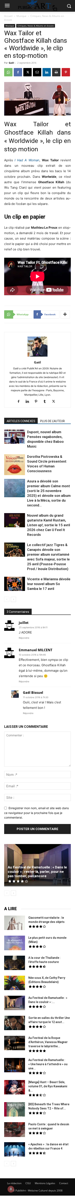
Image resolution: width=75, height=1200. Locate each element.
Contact (63, 1183)
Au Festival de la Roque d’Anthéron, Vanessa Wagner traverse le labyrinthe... (48, 1042)
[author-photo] (38, 356)
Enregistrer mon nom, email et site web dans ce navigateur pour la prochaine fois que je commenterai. (36, 812)
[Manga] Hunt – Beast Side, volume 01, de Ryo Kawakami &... (47, 1086)
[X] (27, 72)
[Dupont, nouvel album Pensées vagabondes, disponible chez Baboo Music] (14, 437)
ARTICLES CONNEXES (21, 421)
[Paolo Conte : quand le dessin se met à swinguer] (14, 1130)
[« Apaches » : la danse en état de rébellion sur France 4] (14, 1150)
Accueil (8, 16)
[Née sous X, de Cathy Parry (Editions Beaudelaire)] (14, 983)
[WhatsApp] (8, 72)
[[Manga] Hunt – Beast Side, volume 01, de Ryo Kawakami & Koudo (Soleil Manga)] (14, 1087)
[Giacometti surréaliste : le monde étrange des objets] (14, 923)
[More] (65, 314)
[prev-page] (6, 599)
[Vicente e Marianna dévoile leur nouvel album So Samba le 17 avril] (14, 584)
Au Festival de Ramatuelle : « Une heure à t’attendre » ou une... (48, 1064)
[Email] (37, 72)
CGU (28, 1183)
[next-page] (13, 599)
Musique (21, 16)
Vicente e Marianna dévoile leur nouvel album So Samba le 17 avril (48, 584)
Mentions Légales (45, 1183)
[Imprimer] (56, 72)
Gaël (11, 62)
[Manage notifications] (11, 1189)
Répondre (24, 637)
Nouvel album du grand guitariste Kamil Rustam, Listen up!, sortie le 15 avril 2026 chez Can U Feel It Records (48, 525)
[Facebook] (18, 72)
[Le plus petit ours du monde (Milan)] (14, 943)
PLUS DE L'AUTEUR (52, 421)
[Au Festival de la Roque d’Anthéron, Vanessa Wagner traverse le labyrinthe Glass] (14, 1043)
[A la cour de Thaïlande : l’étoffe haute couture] (14, 963)
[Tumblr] (46, 401)
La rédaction (14, 1183)
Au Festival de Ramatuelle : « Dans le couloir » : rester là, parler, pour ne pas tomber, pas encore (37, 871)
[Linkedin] (46, 72)
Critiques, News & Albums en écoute (36, 25)
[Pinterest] (66, 72)
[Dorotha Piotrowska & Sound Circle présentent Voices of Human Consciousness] (14, 465)
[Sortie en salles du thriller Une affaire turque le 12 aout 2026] (14, 1023)
